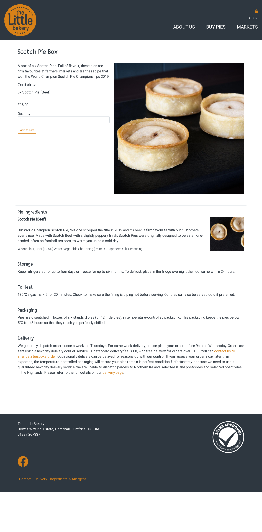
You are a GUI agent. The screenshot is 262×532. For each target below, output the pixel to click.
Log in (253, 18)
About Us (184, 27)
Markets (247, 27)
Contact (25, 479)
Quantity (24, 114)
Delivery (40, 479)
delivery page (112, 372)
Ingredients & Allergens (68, 479)
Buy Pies (215, 27)
